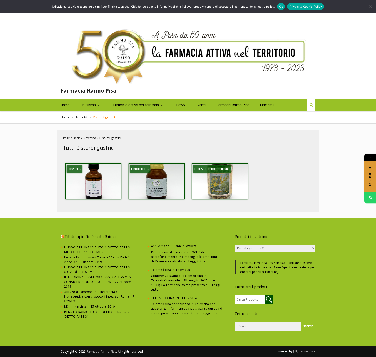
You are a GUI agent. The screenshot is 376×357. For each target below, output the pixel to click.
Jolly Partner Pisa (304, 351)
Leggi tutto (196, 261)
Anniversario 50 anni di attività (174, 246)
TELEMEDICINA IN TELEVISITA (174, 298)
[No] (370, 6)
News (180, 104)
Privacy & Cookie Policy (305, 6)
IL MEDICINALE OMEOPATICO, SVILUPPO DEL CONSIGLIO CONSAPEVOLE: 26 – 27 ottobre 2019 (99, 281)
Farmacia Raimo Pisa (88, 90)
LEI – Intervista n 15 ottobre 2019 (89, 306)
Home (65, 104)
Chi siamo (88, 104)
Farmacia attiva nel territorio (136, 104)
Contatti (267, 104)
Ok (281, 6)
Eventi (201, 104)
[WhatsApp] (370, 197)
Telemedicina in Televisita (170, 270)
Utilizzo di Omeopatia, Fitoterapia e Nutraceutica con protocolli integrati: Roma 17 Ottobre (99, 296)
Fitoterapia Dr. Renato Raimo (90, 237)
